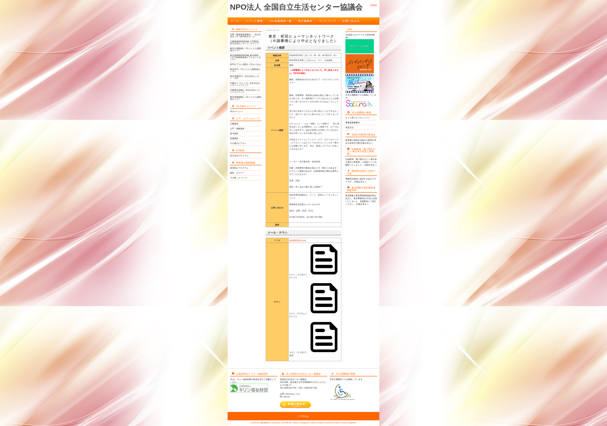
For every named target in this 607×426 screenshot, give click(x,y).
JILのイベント (236, 111)
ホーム (235, 21)
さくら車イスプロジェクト (357, 118)
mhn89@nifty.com (297, 240)
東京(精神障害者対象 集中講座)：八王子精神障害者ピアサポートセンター (245, 57)
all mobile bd (286, 423)
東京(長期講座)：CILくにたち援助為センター (245, 98)
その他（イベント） (239, 178)
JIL (307, 416)
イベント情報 (254, 21)
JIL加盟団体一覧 (280, 21)
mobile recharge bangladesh (345, 423)
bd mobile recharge (323, 423)
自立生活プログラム (239, 155)
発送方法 (349, 127)
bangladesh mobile (308, 423)
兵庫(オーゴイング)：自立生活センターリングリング (245, 84)
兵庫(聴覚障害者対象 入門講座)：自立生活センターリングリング (245, 42)
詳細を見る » (366, 143)
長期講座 (234, 138)
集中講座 (234, 133)
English (373, 5)
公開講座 (234, 124)
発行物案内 (305, 21)
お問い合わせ (351, 21)
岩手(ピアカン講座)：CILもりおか (245, 64)
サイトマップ (327, 21)
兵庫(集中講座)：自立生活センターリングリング (245, 91)
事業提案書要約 (352, 122)
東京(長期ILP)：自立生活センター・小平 (244, 77)
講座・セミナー (237, 173)
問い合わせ (285, 397)
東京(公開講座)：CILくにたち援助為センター (245, 49)
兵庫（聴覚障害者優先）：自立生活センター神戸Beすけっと (245, 35)
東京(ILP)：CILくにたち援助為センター (245, 70)
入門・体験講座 (237, 128)
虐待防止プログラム (239, 168)
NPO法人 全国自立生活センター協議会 (296, 7)
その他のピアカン (238, 143)
